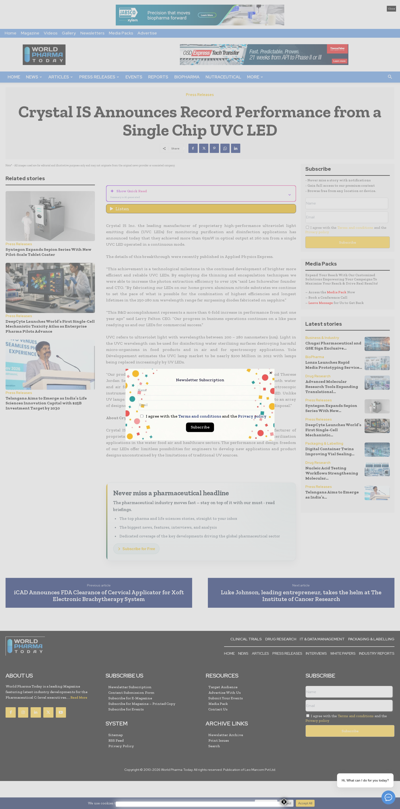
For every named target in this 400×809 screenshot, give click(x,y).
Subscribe (200, 427)
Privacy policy (252, 416)
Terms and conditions (199, 416)
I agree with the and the (205, 416)
